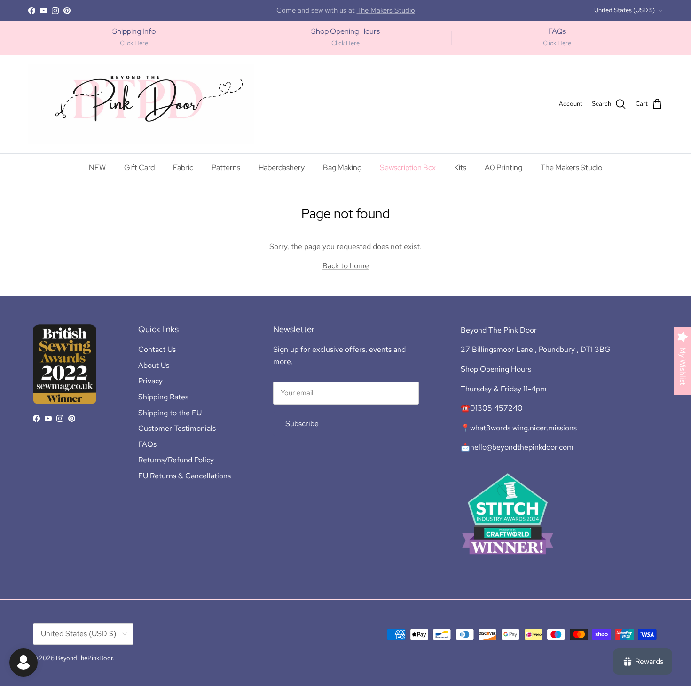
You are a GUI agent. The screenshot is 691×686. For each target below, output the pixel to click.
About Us (153, 365)
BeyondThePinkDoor (84, 658)
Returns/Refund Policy (176, 460)
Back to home (345, 266)
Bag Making (342, 167)
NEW (97, 167)
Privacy (150, 381)
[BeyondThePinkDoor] (141, 104)
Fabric (183, 167)
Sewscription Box (408, 167)
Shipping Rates (163, 397)
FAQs (147, 444)
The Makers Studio (571, 167)
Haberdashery (282, 167)
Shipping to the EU (170, 413)
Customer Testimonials (177, 428)
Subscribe (302, 424)
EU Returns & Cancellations (184, 476)
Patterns (226, 167)
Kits (460, 167)
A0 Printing (503, 167)
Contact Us (157, 349)
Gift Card (139, 167)
